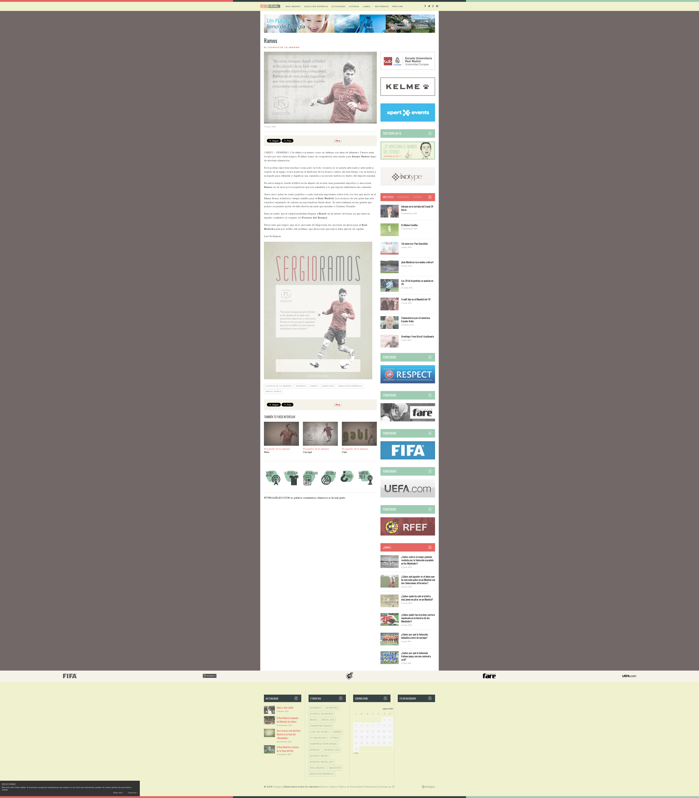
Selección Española (350, 386)
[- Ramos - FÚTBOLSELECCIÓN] (318, 310)
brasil (313, 720)
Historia (354, 6)
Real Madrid (293, 6)
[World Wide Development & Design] (407, 184)
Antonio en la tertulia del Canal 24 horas (417, 208)
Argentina (331, 708)
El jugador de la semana (282, 47)
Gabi (344, 452)
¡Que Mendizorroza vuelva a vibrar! (417, 262)
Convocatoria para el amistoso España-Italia (415, 319)
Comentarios (403, 197)
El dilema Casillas (409, 225)
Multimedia (382, 6)
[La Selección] (291, 485)
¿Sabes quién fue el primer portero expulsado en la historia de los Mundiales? (418, 618)
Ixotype (277, 786)
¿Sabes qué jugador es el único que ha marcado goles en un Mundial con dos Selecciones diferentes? (418, 579)
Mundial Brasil (319, 756)
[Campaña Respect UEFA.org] (407, 382)
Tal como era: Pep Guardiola (414, 243)
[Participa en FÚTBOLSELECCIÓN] (407, 159)
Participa (397, 6)
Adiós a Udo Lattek (285, 707)
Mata (266, 452)
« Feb (355, 753)
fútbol (335, 738)
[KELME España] (407, 95)
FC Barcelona (318, 738)
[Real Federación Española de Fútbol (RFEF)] (407, 535)
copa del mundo (319, 732)
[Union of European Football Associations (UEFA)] (407, 496)
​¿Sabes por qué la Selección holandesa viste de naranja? (414, 635)
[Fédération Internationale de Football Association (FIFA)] (407, 458)
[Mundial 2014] (366, 485)
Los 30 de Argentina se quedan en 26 (417, 282)
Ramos (314, 386)
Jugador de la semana (278, 386)
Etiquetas (417, 197)
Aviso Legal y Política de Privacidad (342, 786)
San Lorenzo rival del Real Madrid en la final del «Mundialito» (288, 734)
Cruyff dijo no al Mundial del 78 (415, 299)
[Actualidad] (310, 485)
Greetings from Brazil (323, 744)
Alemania (315, 708)
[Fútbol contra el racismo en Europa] (407, 420)
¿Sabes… (367, 6)
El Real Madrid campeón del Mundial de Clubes (287, 719)
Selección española (316, 6)
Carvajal (307, 452)
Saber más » (118, 793)
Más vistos (388, 197)
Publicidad (370, 786)
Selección (328, 386)
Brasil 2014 (328, 720)
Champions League (321, 726)
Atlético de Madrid (321, 714)
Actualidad (338, 6)
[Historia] (328, 485)
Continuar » (133, 793)
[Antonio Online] (273, 485)
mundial (301, 386)
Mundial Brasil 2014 (321, 762)
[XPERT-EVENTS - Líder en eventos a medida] (407, 121)
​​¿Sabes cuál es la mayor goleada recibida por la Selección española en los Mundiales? (417, 560)
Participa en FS (386, 786)
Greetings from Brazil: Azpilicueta (417, 336)
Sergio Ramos (273, 391)
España (337, 732)
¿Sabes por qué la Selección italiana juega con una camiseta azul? (416, 656)
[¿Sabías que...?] (347, 485)
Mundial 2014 (331, 750)
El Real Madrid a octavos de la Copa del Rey (288, 748)
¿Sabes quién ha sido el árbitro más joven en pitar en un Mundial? (417, 597)
